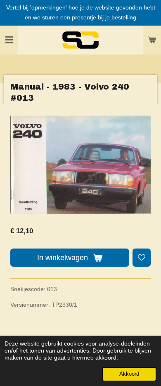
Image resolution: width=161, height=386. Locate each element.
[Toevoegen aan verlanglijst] (142, 258)
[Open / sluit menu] (9, 40)
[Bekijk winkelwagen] (152, 40)
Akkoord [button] (129, 374)
